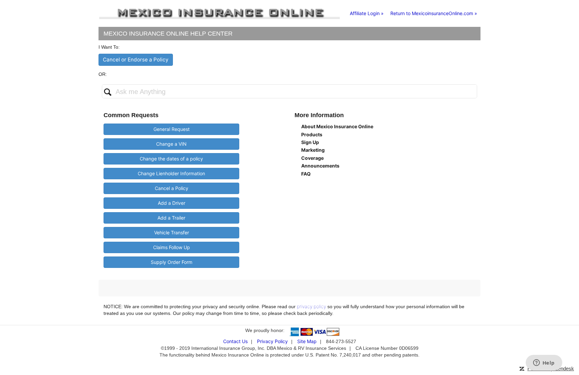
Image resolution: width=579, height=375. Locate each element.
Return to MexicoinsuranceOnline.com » (433, 13)
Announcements (320, 166)
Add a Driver (171, 203)
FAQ (306, 174)
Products (311, 134)
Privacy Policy (272, 341)
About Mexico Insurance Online (337, 126)
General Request (171, 129)
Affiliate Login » (367, 13)
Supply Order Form (171, 262)
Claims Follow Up (171, 247)
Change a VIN (171, 144)
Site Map (307, 341)
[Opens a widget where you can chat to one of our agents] (543, 363)
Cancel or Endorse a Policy (136, 59)
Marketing (313, 150)
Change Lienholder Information (171, 173)
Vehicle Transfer (171, 232)
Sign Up (310, 142)
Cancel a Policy (171, 188)
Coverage (312, 158)
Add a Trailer (171, 218)
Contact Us (235, 341)
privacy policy (311, 306)
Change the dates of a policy (171, 158)
